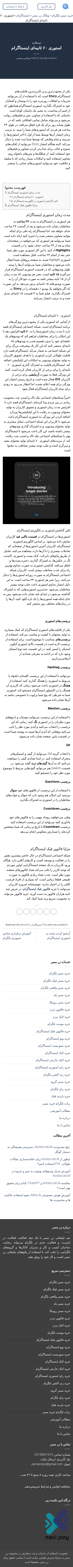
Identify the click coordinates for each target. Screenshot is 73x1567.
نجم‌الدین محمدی (23, 58)
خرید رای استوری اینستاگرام (52, 1067)
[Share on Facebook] (47, 911)
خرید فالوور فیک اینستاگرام (53, 1031)
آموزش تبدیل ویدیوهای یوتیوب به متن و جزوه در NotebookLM (41, 1173)
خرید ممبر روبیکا (60, 1002)
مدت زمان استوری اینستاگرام (24, 192)
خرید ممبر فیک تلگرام (56, 980)
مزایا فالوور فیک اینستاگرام (23, 205)
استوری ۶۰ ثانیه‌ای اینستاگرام (28, 196)
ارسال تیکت (47, 1459)
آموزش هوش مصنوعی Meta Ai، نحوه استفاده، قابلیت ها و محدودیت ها (37, 1197)
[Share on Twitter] (40, 911)
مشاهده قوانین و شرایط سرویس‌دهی (47, 1486)
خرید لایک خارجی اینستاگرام (53, 1060)
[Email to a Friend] (33, 911)
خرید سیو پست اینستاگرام (54, 1045)
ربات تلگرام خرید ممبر (56, 1103)
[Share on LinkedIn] (19, 911)
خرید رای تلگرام (60, 1089)
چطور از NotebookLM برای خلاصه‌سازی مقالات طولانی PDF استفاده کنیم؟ (40, 1161)
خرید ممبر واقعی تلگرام (55, 988)
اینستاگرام (36, 43)
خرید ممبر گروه (60, 1082)
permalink (25, 924)
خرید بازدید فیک (60, 1096)
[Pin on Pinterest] (26, 911)
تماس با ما (63, 1125)
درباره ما (64, 1118)
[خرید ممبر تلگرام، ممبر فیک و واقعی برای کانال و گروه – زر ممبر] (65, 6)
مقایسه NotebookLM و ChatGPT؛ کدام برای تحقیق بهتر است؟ (38, 1185)
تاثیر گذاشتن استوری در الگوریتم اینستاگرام (36, 201)
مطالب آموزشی (60, 1111)
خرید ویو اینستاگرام (58, 1038)
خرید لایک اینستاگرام (57, 1053)
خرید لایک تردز (61, 1017)
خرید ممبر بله (62, 995)
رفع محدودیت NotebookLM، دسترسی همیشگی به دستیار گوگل (38, 1149)
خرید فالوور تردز (60, 1009)
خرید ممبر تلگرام (59, 973)
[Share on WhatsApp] (53, 911)
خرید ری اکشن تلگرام (56, 1074)
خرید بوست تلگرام (59, 1024)
